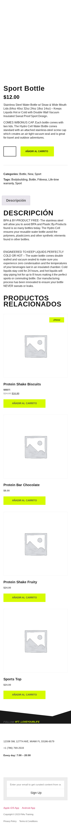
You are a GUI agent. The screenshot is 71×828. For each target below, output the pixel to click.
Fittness (42, 179)
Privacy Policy (10, 821)
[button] (65, 6)
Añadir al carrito (36, 151)
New (30, 174)
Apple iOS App (11, 808)
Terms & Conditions (28, 821)
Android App (28, 808)
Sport (38, 174)
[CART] (55, 6)
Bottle (22, 174)
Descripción (16, 200)
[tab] (16, 200)
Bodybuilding (19, 179)
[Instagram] (9, 768)
